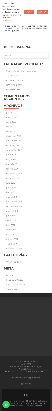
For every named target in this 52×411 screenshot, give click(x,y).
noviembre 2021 (14, 141)
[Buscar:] (26, 56)
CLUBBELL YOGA (14, 80)
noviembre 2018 (14, 202)
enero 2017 (11, 244)
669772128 (26, 384)
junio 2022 (11, 122)
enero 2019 (11, 197)
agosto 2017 (12, 220)
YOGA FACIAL (12, 76)
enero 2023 (11, 117)
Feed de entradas (14, 280)
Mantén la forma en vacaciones (21, 71)
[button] (6, 404)
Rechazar (42, 12)
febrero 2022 (12, 131)
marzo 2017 (11, 234)
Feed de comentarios (16, 284)
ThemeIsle (38, 406)
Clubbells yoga (13, 90)
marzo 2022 (11, 126)
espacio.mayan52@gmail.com (26, 377)
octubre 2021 (12, 145)
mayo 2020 (11, 164)
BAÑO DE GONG (14, 85)
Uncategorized (13, 262)
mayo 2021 (11, 159)
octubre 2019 (12, 178)
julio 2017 (10, 225)
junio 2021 (11, 155)
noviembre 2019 (14, 173)
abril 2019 (10, 192)
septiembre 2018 (14, 206)
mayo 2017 (11, 230)
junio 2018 (11, 216)
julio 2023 (10, 112)
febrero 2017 (12, 239)
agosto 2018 (12, 211)
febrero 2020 (12, 169)
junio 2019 (11, 187)
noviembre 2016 (14, 248)
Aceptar (29, 12)
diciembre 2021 (13, 136)
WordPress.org (13, 289)
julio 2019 (10, 183)
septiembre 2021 (14, 150)
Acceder (10, 275)
